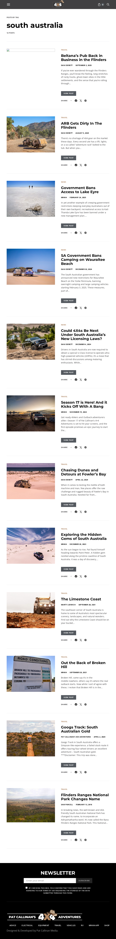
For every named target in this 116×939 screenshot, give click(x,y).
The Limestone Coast (81, 599)
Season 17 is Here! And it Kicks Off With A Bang (84, 404)
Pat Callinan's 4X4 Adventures (76, 737)
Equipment (43, 925)
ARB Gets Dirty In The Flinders (81, 125)
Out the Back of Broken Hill (83, 665)
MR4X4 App (94, 925)
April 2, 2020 (99, 737)
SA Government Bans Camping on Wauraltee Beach (83, 259)
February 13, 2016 (84, 804)
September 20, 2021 (78, 672)
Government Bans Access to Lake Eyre (80, 190)
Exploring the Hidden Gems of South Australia (84, 536)
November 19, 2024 (78, 412)
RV (82, 925)
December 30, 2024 (84, 269)
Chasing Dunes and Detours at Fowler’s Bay (83, 472)
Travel (64, 50)
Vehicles (71, 925)
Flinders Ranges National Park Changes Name (85, 797)
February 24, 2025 (78, 197)
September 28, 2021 (87, 605)
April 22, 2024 (82, 480)
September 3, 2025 (84, 65)
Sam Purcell (67, 804)
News (63, 182)
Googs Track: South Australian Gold (79, 729)
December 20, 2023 (78, 544)
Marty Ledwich (68, 605)
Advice (13, 925)
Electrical (27, 925)
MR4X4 (64, 197)
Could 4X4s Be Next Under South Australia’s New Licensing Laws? (83, 334)
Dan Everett (66, 65)
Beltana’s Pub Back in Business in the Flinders (83, 57)
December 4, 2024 (83, 344)
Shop (106, 925)
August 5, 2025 (82, 133)
